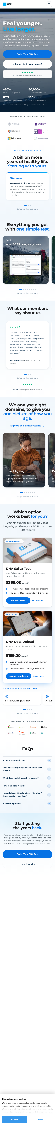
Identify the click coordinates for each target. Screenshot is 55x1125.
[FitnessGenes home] (7, 4)
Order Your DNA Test (27, 54)
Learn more (37, 600)
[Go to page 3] (30, 205)
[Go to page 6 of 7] (32, 492)
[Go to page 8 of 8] (35, 289)
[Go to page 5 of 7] (30, 492)
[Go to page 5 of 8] (29, 289)
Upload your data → (18, 676)
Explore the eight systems (25, 425)
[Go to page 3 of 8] (25, 289)
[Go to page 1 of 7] (21, 492)
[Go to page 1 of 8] (20, 289)
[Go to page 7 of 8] (33, 289)
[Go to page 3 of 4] (29, 709)
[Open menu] (49, 4)
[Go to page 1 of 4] (24, 709)
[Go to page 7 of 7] (34, 492)
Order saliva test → (18, 600)
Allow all (14, 1119)
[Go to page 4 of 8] (27, 289)
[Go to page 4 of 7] (28, 492)
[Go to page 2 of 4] (27, 709)
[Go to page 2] (28, 205)
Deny (40, 1119)
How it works (27, 864)
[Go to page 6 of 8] (31, 289)
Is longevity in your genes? (27, 64)
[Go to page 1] (25, 205)
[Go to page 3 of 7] (26, 492)
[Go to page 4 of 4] (31, 709)
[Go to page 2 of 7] (24, 492)
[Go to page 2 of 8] (23, 289)
